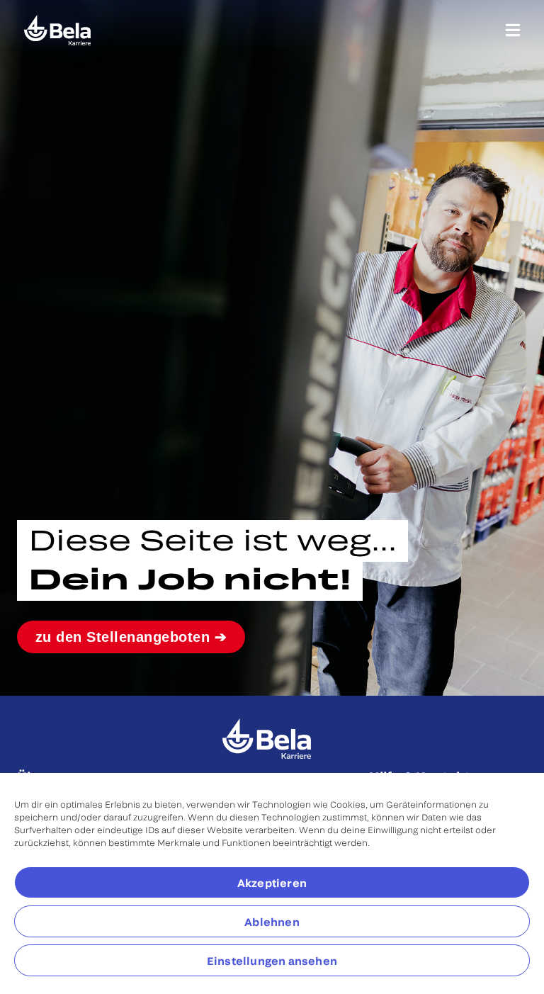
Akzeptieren (272, 882)
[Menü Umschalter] (513, 30)
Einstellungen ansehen (272, 960)
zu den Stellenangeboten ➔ (131, 637)
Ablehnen (272, 921)
